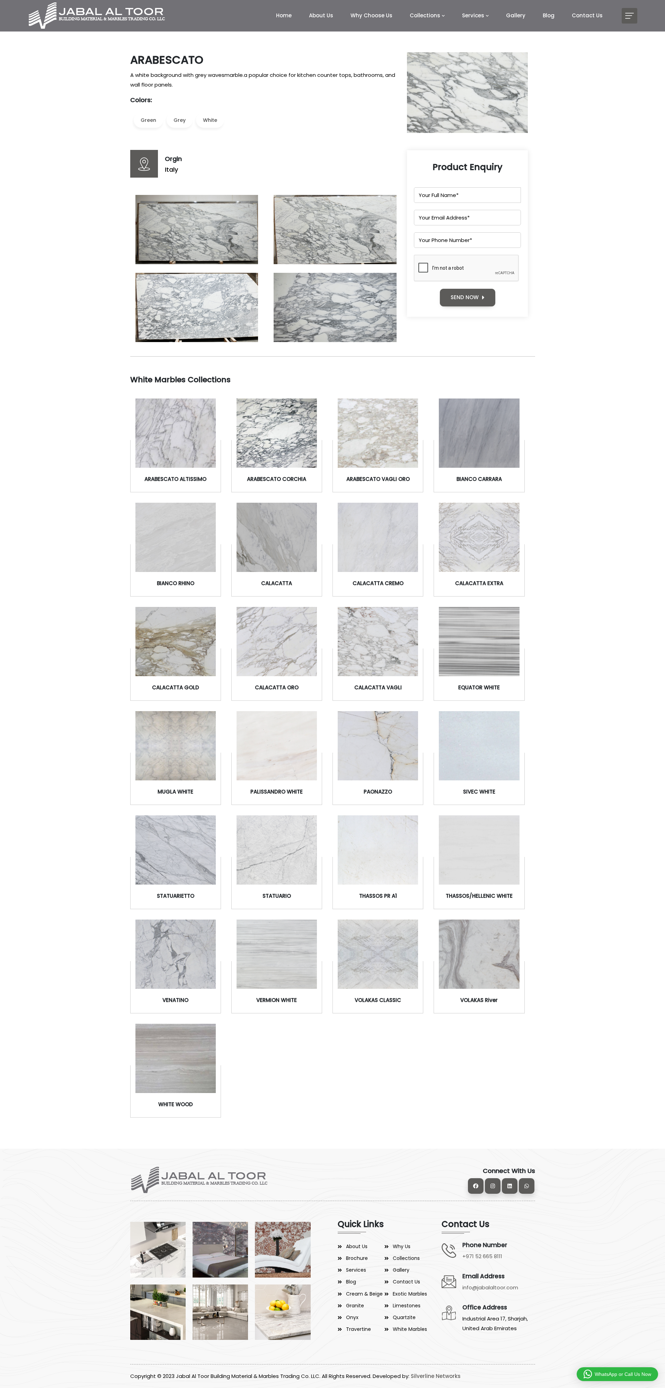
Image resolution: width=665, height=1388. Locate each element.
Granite (355, 1305)
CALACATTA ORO (277, 687)
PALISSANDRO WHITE (276, 791)
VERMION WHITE (276, 1000)
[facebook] (476, 1186)
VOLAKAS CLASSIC (378, 1000)
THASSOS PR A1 (378, 895)
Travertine (358, 1329)
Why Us (401, 1246)
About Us (321, 15)
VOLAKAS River (479, 1000)
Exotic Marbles (410, 1294)
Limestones (406, 1305)
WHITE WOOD (175, 1104)
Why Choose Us (371, 15)
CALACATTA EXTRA (479, 583)
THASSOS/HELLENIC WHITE (479, 895)
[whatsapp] (526, 1186)
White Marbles (410, 1329)
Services (473, 15)
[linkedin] (509, 1186)
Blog (549, 15)
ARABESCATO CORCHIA (276, 479)
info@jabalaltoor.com (490, 1287)
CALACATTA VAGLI (378, 687)
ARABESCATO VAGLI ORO (378, 479)
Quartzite (404, 1317)
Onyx (352, 1317)
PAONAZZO (378, 791)
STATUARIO (277, 895)
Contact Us (587, 15)
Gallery (515, 15)
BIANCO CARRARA (479, 479)
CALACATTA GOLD (175, 687)
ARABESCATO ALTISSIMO (175, 479)
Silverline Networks (436, 1376)
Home (284, 15)
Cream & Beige (364, 1294)
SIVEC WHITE (479, 791)
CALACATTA (276, 583)
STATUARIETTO (175, 895)
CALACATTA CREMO (378, 583)
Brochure (357, 1258)
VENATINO (175, 1000)
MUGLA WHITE (175, 791)
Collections (425, 15)
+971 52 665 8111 (482, 1256)
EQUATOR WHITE (479, 687)
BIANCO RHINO (175, 583)
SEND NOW (465, 297)
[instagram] (492, 1186)
